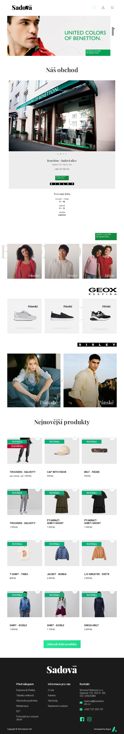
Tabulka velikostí (25, 695)
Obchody (53, 700)
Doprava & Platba (25, 690)
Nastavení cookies (58, 706)
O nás (51, 690)
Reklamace (22, 706)
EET (18, 711)
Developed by (102, 729)
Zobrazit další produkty (62, 644)
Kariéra (51, 695)
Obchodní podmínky (27, 700)
